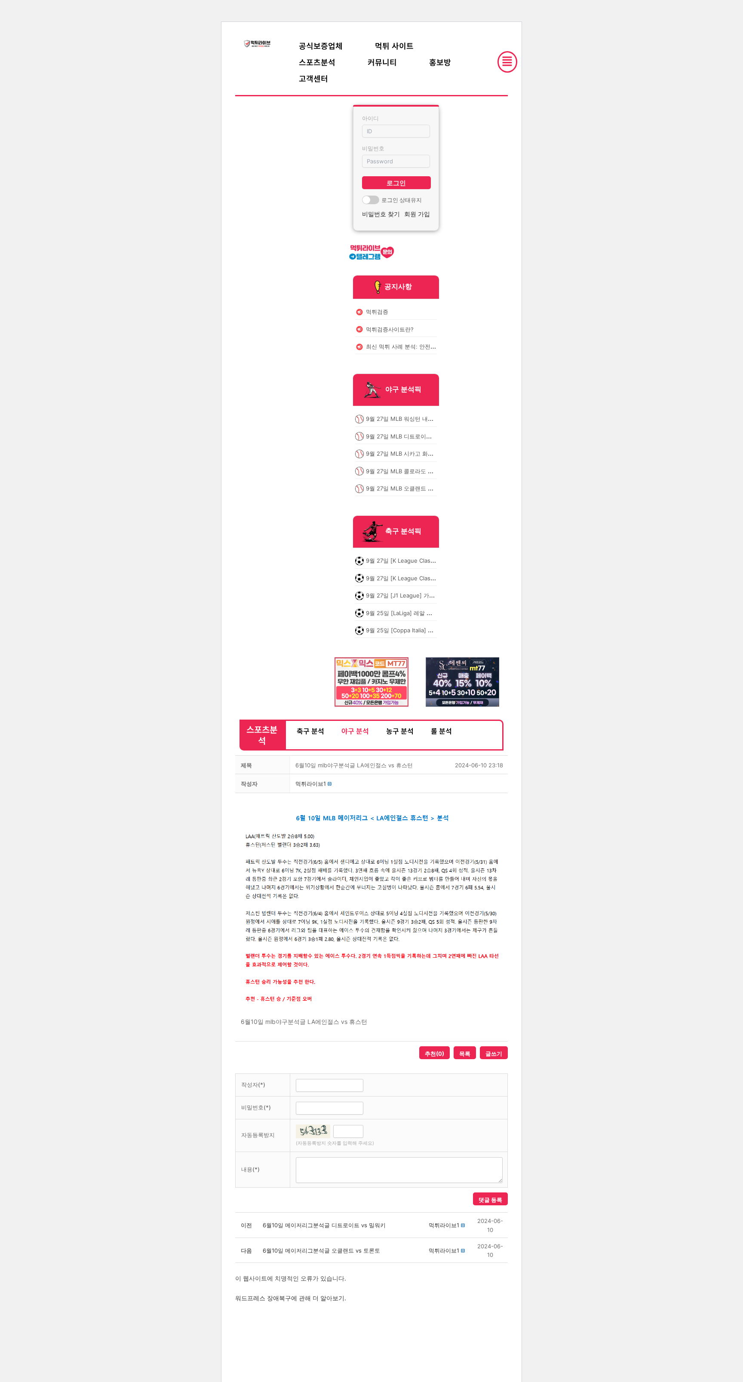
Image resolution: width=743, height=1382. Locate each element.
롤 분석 (441, 731)
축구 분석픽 (403, 531)
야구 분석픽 (403, 389)
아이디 (370, 118)
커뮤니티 (382, 61)
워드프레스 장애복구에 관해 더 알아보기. (290, 1298)
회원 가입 (417, 214)
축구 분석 (310, 731)
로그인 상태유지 (401, 199)
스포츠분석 (317, 61)
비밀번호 (373, 148)
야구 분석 (355, 731)
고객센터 (313, 78)
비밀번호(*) (256, 1107)
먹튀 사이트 (394, 45)
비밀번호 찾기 (381, 214)
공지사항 (398, 286)
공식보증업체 (321, 45)
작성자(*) (253, 1084)
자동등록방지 (258, 1134)
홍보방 (440, 61)
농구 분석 (400, 731)
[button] (310, 783)
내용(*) (250, 1169)
